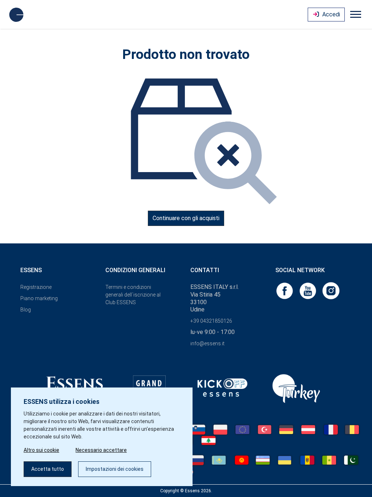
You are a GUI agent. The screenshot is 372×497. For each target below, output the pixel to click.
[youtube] (308, 290)
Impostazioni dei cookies (114, 469)
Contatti (204, 270)
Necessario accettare (101, 450)
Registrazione (36, 287)
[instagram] (331, 290)
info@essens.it (207, 343)
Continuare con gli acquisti (186, 218)
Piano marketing (39, 298)
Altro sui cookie (41, 450)
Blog (25, 310)
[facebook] (285, 290)
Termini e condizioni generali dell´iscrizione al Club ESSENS (133, 294)
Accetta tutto (47, 469)
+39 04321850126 (211, 321)
